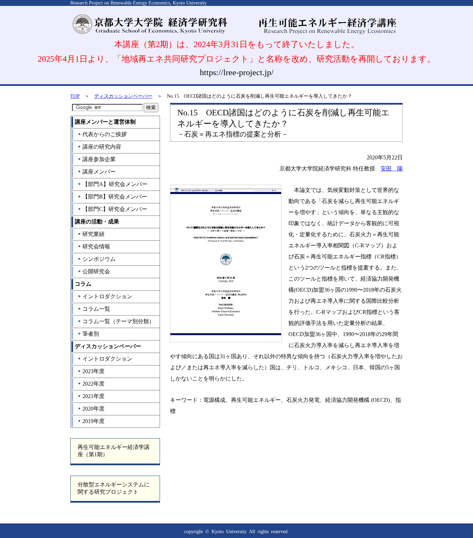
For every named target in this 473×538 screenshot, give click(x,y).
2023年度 (91, 371)
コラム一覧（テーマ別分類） (116, 321)
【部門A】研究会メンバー (113, 184)
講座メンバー (97, 172)
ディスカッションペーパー (123, 96)
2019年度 (91, 421)
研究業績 (91, 234)
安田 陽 (392, 168)
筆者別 (88, 334)
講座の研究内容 (99, 147)
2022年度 (91, 384)
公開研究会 (94, 271)
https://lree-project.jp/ (237, 72)
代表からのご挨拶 (102, 134)
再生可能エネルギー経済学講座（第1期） (114, 450)
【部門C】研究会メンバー (112, 209)
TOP (75, 96)
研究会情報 (94, 246)
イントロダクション (105, 296)
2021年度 (91, 396)
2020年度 (91, 409)
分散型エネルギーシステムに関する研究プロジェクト (114, 488)
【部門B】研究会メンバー (112, 197)
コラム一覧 (94, 309)
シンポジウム (97, 259)
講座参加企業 (97, 159)
